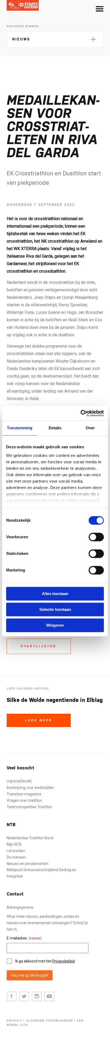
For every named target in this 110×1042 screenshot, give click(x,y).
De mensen (16, 857)
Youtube (49, 997)
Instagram (37, 997)
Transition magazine (24, 794)
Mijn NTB (14, 844)
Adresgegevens (20, 907)
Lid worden (16, 851)
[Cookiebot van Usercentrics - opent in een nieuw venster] (80, 413)
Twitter (24, 997)
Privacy (14, 1020)
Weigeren (55, 625)
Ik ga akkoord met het (45, 961)
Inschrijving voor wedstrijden (30, 787)
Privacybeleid (63, 961)
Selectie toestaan (55, 609)
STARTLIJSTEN (38, 646)
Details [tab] (55, 428)
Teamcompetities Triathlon (29, 807)
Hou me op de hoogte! (29, 975)
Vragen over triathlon (24, 800)
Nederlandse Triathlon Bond (30, 838)
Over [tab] (90, 428)
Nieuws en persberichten (27, 864)
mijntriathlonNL (19, 781)
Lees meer (38, 720)
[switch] (96, 537)
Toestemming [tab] (19, 428)
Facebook (12, 997)
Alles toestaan (55, 593)
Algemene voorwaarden (49, 1020)
